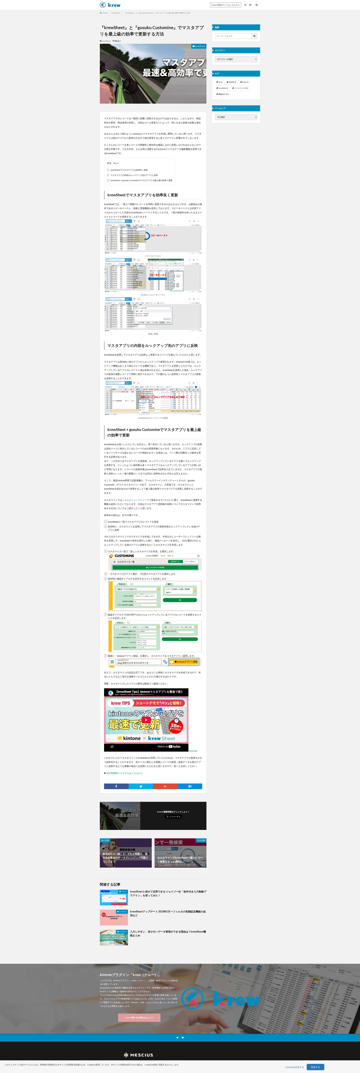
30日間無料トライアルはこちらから (124, 773)
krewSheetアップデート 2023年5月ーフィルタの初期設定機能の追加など (168, 913)
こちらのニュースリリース (135, 500)
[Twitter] (141, 786)
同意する (315, 1067)
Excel (143, 295)
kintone (124, 891)
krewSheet (116, 13)
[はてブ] (190, 786)
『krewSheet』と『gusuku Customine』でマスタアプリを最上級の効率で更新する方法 (157, 13)
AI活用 (232, 82)
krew (245, 82)
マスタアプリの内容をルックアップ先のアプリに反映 (132, 175)
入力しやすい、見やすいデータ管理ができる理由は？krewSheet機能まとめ (168, 933)
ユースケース (241, 88)
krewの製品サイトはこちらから (226, 5)
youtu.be (192, 750)
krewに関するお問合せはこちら (139, 1017)
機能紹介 (117, 41)
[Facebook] (116, 786)
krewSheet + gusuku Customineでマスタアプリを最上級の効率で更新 (139, 180)
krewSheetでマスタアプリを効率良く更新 (127, 170)
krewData (223, 88)
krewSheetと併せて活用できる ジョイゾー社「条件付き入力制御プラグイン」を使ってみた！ (168, 893)
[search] (254, 36)
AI (220, 82)
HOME (104, 13)
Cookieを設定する (294, 1067)
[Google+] (165, 786)
